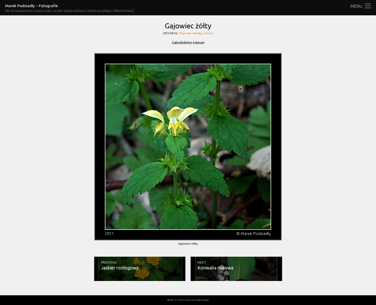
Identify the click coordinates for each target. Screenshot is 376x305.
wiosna (208, 33)
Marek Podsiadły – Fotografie (31, 6)
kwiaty (197, 33)
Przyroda (185, 33)
